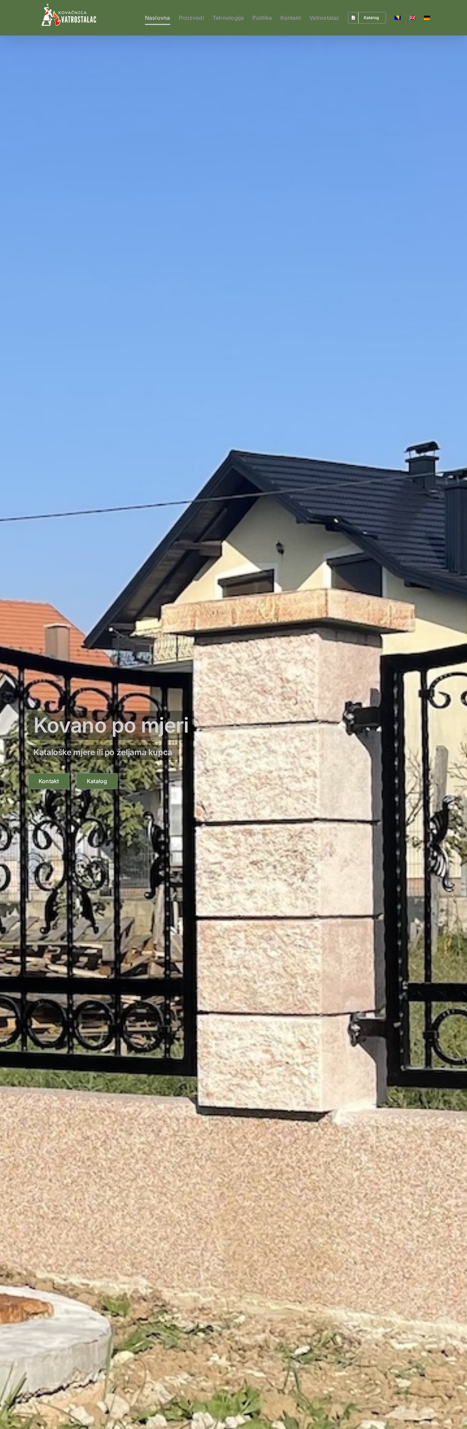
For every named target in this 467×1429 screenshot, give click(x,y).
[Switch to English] (412, 18)
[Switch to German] (427, 18)
